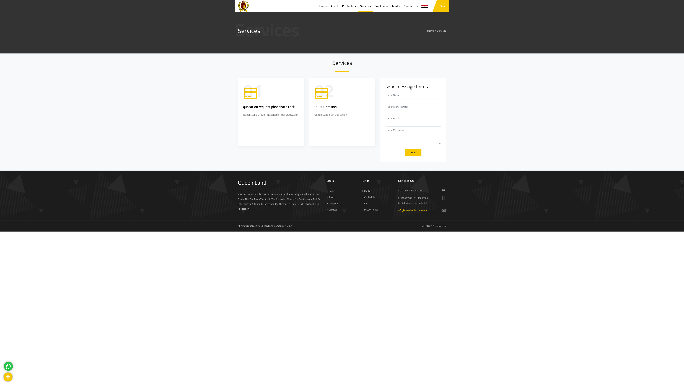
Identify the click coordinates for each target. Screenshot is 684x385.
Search (443, 6)
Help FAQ (425, 226)
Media (396, 6)
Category (333, 203)
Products (348, 6)
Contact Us (411, 6)
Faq (366, 203)
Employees (381, 6)
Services (365, 6)
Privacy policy (371, 209)
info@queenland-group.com (412, 210)
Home (323, 6)
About (334, 6)
